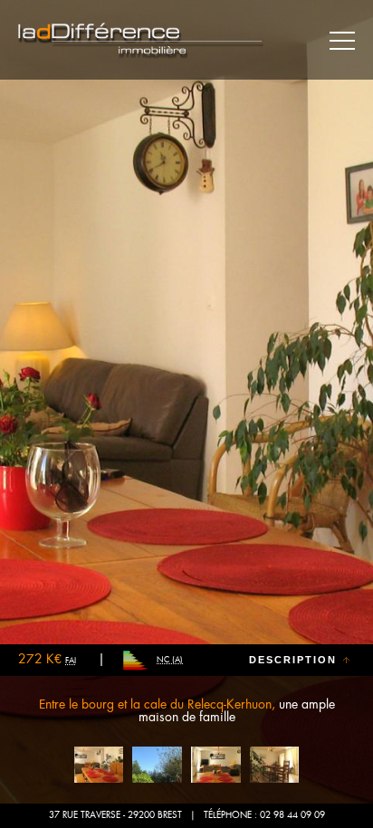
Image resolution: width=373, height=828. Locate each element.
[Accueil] (141, 41)
